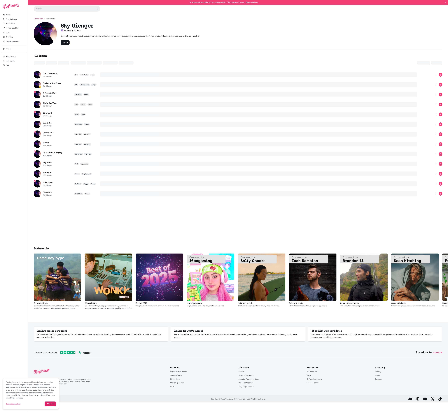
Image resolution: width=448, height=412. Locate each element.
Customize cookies (13, 404)
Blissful (46, 142)
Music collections (245, 375)
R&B (76, 75)
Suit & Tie (47, 123)
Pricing (378, 371)
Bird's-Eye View (50, 103)
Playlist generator (246, 386)
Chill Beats (84, 75)
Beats (86, 95)
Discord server (313, 383)
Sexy (92, 75)
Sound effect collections (248, 379)
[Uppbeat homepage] (14, 6)
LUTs (172, 386)
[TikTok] (440, 399)
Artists (241, 371)
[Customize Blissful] (426, 144)
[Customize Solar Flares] (426, 184)
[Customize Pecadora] (426, 194)
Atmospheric (84, 85)
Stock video (175, 379)
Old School (78, 154)
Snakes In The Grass (52, 83)
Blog (309, 375)
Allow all (50, 404)
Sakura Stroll (48, 133)
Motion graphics (177, 383)
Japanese (78, 134)
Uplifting (78, 184)
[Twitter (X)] (432, 399)
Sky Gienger (47, 76)
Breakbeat (78, 124)
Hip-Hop (87, 134)
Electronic (84, 164)
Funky (87, 124)
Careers (378, 379)
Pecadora (47, 192)
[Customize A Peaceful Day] (426, 94)
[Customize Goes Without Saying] (426, 154)
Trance (77, 174)
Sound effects (176, 375)
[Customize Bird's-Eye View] (426, 104)
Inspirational (86, 174)
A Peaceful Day (49, 93)
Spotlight (47, 172)
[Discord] (410, 399)
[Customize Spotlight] (426, 174)
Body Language (50, 73)
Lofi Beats (78, 95)
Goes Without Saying (52, 152)
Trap (76, 104)
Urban (87, 194)
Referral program (314, 379)
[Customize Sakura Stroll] (426, 134)
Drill (76, 85)
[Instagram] (418, 399)
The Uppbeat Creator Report (239, 2)
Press (377, 375)
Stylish (83, 105)
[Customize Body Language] (426, 75)
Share (65, 42)
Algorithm (47, 162)
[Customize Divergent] (426, 114)
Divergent (47, 113)
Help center (312, 371)
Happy (86, 184)
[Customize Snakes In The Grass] (426, 85)
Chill (76, 164)
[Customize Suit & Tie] (426, 124)
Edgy (94, 85)
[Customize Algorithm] (426, 164)
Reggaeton (78, 194)
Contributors (38, 18)
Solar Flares (48, 182)
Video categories (245, 383)
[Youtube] (425, 399)
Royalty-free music (178, 371)
